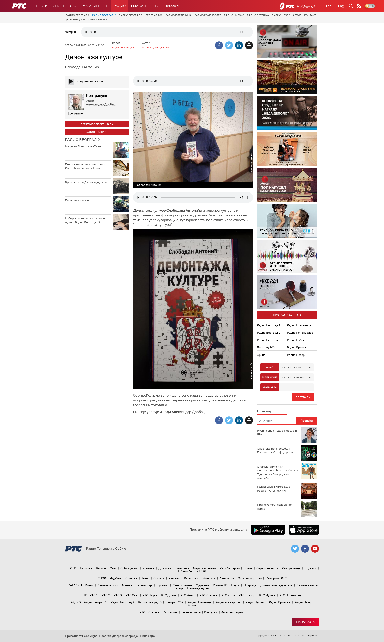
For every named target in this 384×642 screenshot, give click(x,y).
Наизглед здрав (198, 588)
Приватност (73, 636)
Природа (250, 585)
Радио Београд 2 (104, 15)
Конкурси (210, 612)
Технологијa (144, 585)
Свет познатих (182, 585)
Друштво (164, 568)
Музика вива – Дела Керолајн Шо (277, 432)
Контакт (310, 15)
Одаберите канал (291, 367)
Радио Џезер (281, 15)
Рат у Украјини (230, 568)
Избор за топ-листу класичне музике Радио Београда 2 (85, 220)
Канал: (269, 367)
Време (248, 568)
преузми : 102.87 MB (90, 81)
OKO (73, 6)
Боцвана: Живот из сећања (83, 146)
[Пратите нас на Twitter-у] (295, 549)
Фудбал (115, 578)
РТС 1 (94, 595)
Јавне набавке (191, 612)
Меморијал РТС (276, 578)
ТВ (106, 6)
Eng (341, 6)
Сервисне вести (267, 568)
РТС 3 (118, 595)
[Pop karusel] (287, 185)
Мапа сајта (305, 622)
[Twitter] (229, 45)
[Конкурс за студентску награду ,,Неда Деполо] (287, 113)
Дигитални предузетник (276, 585)
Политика (85, 568)
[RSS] (359, 6)
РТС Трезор (247, 595)
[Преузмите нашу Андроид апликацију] (268, 530)
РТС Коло (228, 595)
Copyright (90, 636)
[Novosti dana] (287, 41)
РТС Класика (208, 595)
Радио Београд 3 (131, 15)
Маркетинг (170, 612)
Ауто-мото (227, 578)
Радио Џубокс (234, 15)
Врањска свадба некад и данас (86, 182)
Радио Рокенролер (207, 15)
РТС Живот (188, 595)
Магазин (91, 6)
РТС (155, 6)
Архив (297, 15)
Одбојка (159, 578)
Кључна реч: (270, 387)
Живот (88, 585)
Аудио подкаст (97, 132)
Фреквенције (75, 19)
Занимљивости (107, 585)
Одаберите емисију (292, 377)
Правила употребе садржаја (118, 636)
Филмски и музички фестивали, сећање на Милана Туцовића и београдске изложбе (277, 472)
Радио (120, 6)
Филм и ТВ (220, 585)
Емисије (139, 6)
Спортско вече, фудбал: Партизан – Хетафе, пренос (275, 450)
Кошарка (131, 578)
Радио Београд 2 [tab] (82, 139)
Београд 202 (154, 15)
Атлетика (209, 578)
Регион (101, 568)
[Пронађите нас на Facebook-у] (305, 549)
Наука (235, 585)
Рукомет (174, 578)
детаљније (76, 113)
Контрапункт (97, 95)
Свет (113, 568)
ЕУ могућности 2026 (192, 571)
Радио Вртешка (258, 15)
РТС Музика (267, 595)
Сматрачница (291, 568)
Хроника (148, 568)
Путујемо (162, 585)
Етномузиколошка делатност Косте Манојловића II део (85, 166)
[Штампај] (249, 45)
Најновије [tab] (265, 411)
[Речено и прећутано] (287, 221)
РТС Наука (150, 595)
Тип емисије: (269, 377)
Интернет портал (232, 612)
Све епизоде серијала (97, 124)
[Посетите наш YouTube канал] (315, 549)
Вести (42, 6)
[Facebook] (219, 45)
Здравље (202, 585)
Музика (127, 585)
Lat (328, 6)
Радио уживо (97, 19)
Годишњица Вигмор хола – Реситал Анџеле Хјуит (275, 488)
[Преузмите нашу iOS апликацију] (304, 530)
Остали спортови (250, 578)
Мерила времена (204, 568)
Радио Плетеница (178, 15)
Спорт (59, 6)
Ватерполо (191, 578)
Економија (182, 568)
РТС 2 (106, 595)
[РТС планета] (297, 6)
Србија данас (129, 568)
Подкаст (310, 568)
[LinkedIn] (239, 45)
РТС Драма (168, 595)
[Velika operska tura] (287, 77)
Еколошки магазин (77, 200)
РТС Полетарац (290, 595)
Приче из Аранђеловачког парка (275, 506)
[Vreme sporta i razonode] (287, 256)
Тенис (145, 578)
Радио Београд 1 (77, 15)
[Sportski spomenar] (287, 292)
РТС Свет (132, 595)
